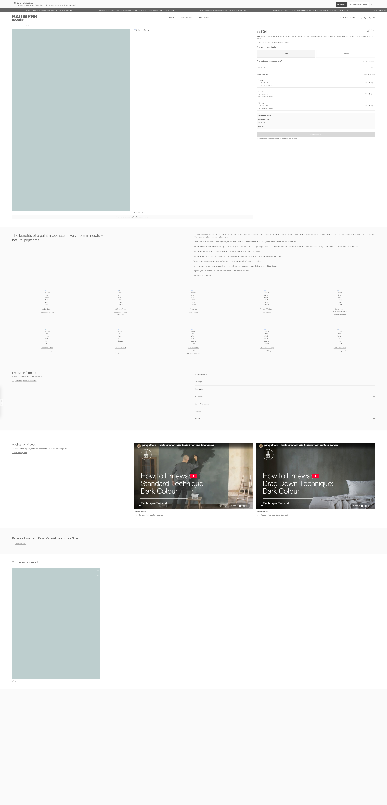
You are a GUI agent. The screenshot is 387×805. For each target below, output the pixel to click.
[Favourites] (365, 18)
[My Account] (370, 18)
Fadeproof (193, 309)
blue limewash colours (281, 42)
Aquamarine (336, 36)
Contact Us (13, 10)
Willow (259, 38)
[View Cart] (374, 18)
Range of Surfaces (266, 309)
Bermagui (346, 36)
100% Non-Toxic (120, 309)
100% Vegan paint (340, 348)
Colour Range (47, 309)
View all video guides (19, 453)
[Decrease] (366, 82)
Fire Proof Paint (120, 348)
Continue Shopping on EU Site (358, 4)
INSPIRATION (204, 18)
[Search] (360, 18)
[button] (285, 374)
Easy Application (47, 348)
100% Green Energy (267, 348)
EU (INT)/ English (348, 18)
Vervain (358, 36)
